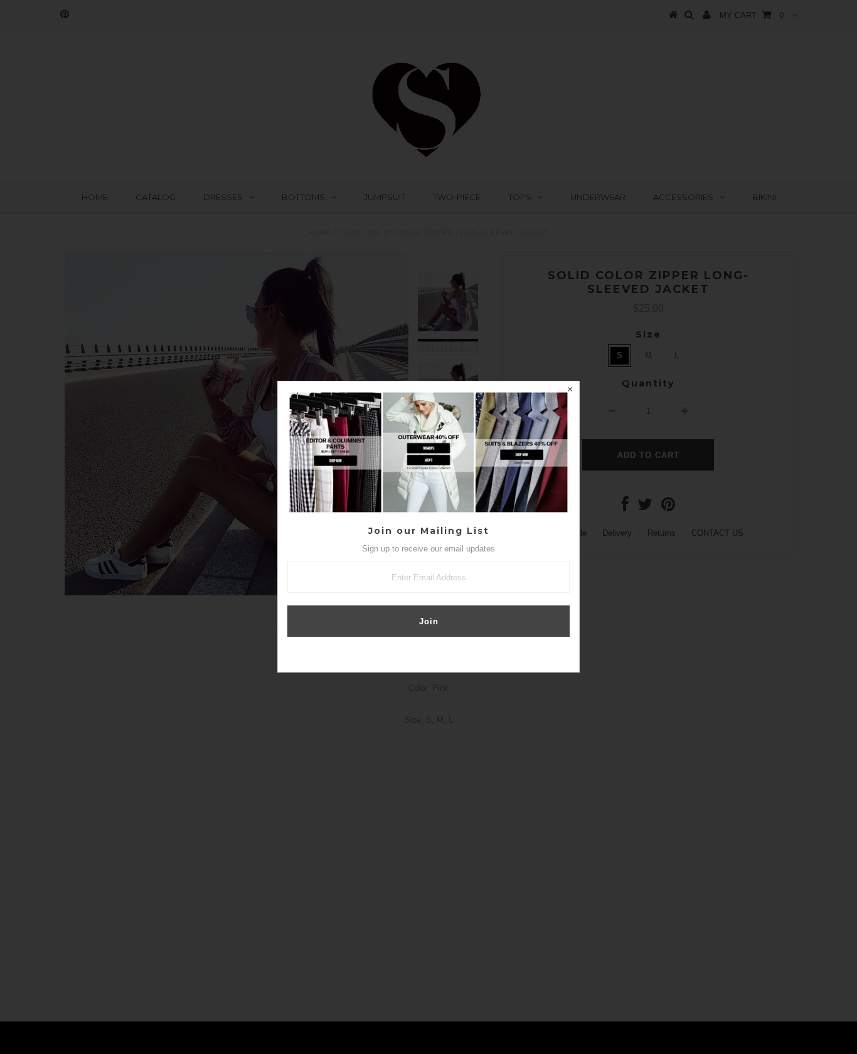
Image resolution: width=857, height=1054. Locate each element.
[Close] (569, 390)
